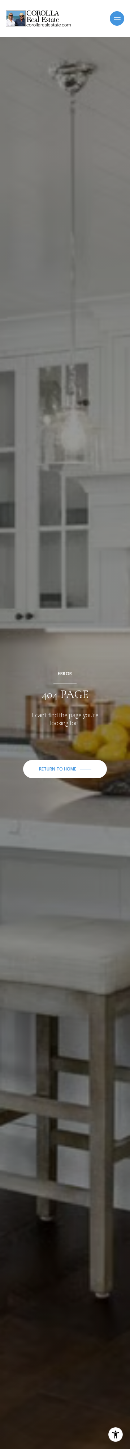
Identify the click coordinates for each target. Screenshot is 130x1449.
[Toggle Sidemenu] (117, 18)
